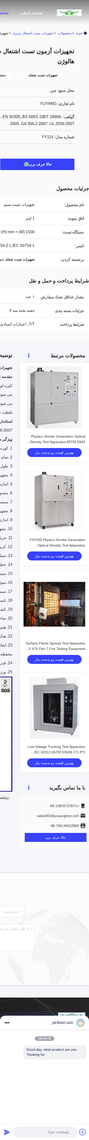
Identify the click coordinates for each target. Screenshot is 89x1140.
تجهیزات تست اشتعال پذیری (33, 33)
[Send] (7, 1132)
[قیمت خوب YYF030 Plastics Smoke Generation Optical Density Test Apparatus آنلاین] (54, 501)
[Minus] (7, 1023)
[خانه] (69, 12)
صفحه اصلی (31, 12)
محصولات (65, 33)
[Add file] (82, 1132)
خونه (79, 33)
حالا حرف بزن (40, 164)
